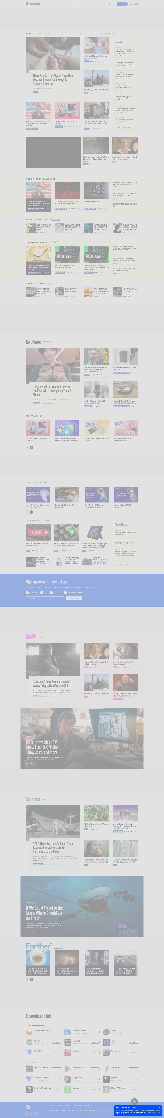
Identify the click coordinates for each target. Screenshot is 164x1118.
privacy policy (139, 1112)
